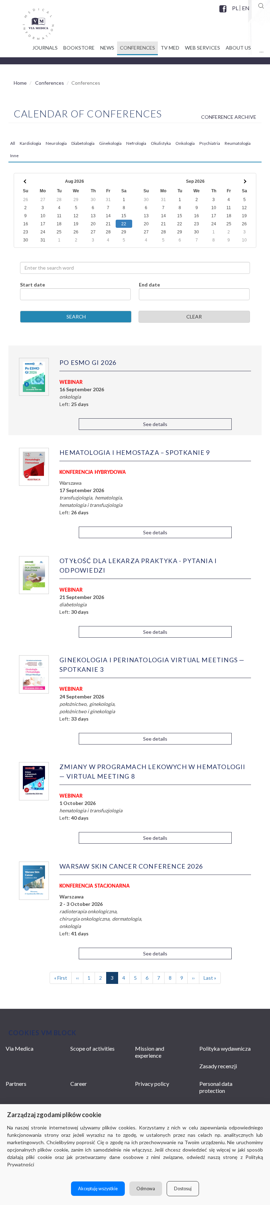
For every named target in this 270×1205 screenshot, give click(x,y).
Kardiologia (30, 143)
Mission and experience (149, 1052)
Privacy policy (152, 1083)
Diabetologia (83, 143)
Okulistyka (161, 143)
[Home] (31, 21)
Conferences (137, 48)
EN (245, 8)
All (12, 143)
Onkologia (185, 143)
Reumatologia (238, 143)
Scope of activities (92, 1048)
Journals (45, 48)
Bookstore (79, 48)
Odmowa (145, 1188)
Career (78, 1083)
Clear (194, 317)
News (107, 48)
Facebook (223, 13)
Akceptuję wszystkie (98, 1188)
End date (149, 285)
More (262, 48)
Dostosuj (183, 1188)
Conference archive (228, 117)
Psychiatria (209, 143)
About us (238, 48)
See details (155, 424)
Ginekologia (110, 143)
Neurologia (56, 143)
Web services (202, 48)
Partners (16, 1083)
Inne (14, 155)
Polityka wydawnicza (225, 1048)
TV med (170, 48)
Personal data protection (215, 1087)
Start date (32, 285)
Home (20, 83)
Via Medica (19, 1048)
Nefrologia (136, 143)
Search (76, 317)
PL (235, 8)
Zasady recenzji (218, 1066)
